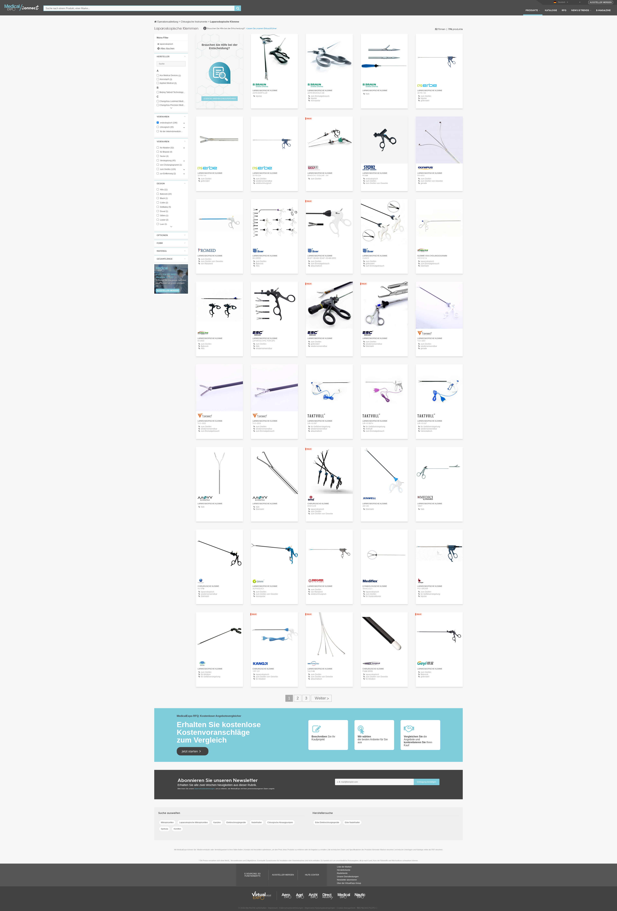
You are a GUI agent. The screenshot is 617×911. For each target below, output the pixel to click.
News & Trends (580, 10)
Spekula (164, 829)
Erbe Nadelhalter (352, 822)
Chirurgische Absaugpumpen (280, 822)
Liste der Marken (344, 867)
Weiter (321, 698)
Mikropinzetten (167, 822)
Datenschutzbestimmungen (204, 788)
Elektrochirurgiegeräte (236, 822)
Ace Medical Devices (170, 75)
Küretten (177, 829)
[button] (171, 56)
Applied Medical (168, 83)
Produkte (532, 10)
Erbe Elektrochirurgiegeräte (327, 822)
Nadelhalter (256, 822)
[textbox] (139, 8)
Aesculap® (166, 79)
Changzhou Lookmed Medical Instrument (173, 101)
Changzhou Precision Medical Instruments (173, 105)
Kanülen (217, 822)
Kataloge (551, 10)
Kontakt (329, 122)
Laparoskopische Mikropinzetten (193, 822)
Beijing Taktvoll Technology (173, 92)
